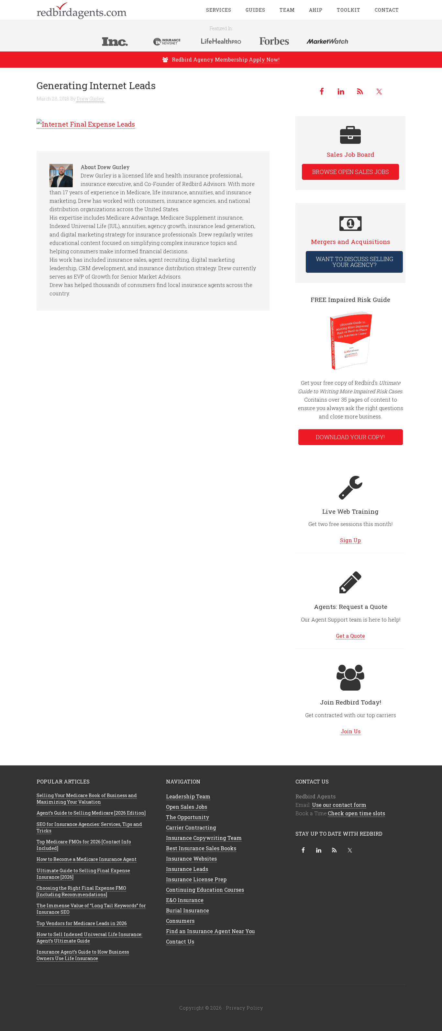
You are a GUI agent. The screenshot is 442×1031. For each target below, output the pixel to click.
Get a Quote (350, 635)
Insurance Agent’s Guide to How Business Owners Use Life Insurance (83, 955)
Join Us (350, 731)
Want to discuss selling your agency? (354, 262)
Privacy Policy (244, 1008)
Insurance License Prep (196, 879)
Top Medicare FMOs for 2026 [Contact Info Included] (84, 845)
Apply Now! (264, 59)
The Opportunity (187, 817)
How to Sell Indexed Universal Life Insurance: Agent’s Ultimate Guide (89, 937)
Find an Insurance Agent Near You (210, 931)
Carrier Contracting (191, 827)
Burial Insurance (187, 910)
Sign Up (350, 540)
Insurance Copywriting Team (204, 837)
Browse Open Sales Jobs (350, 172)
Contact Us (180, 941)
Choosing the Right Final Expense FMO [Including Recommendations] (81, 891)
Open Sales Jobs (186, 806)
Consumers (180, 920)
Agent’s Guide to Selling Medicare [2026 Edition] (91, 813)
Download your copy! (350, 437)
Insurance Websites (191, 858)
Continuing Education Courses (205, 889)
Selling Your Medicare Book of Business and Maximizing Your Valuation (87, 798)
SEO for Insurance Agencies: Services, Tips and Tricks (89, 827)
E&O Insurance (185, 900)
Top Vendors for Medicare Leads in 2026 (82, 923)
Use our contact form (339, 804)
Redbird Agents (88, 9)
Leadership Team (188, 796)
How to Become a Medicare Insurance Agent (87, 859)
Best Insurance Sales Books (201, 848)
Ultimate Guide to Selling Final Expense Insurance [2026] (83, 873)
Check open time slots (356, 813)
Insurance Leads (187, 868)
